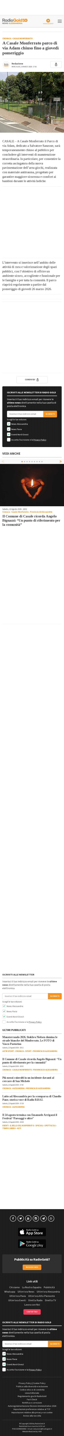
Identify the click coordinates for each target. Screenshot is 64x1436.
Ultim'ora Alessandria (48, 1291)
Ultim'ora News (26, 1291)
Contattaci (32, 1312)
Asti (19, 1128)
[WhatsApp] (51, 1218)
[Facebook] (13, 1218)
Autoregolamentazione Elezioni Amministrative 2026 (32, 1406)
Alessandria (18, 1088)
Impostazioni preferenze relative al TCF (32, 1409)
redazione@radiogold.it (42, 1429)
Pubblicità (49, 1287)
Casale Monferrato (22, 38)
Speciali (39, 1125)
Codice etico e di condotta (32, 1389)
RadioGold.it (40, 1423)
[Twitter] (21, 1218)
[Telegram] (43, 1218)
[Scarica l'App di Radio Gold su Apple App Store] (32, 1232)
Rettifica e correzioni (32, 1402)
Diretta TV (50, 1300)
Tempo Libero (9, 1128)
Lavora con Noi (32, 1304)
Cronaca (6, 38)
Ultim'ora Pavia (17, 1296)
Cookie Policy (39, 1383)
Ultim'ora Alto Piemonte (41, 1296)
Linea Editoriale (32, 1393)
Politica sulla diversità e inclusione (32, 1386)
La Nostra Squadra (31, 1287)
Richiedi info (32, 1267)
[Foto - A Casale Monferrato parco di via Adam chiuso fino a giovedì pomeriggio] (32, 102)
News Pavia (16, 429)
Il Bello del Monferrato (22, 1125)
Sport (28, 1051)
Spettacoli (50, 1125)
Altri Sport (8, 1051)
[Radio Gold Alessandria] (14, 21)
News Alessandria (19, 424)
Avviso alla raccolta (32, 1415)
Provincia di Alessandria (41, 512)
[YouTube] (28, 1218)
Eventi (5, 1125)
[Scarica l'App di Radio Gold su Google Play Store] (32, 1243)
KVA (40, 1431)
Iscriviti (50, 414)
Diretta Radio (35, 1300)
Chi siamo (14, 1287)
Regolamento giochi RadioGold (32, 1396)
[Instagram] (36, 1218)
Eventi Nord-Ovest (19, 434)
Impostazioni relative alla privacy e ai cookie (32, 1412)
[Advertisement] (32, 222)
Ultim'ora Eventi (17, 1300)
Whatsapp (9, 1291)
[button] (61, 461)
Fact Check (32, 1399)
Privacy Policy (39, 439)
